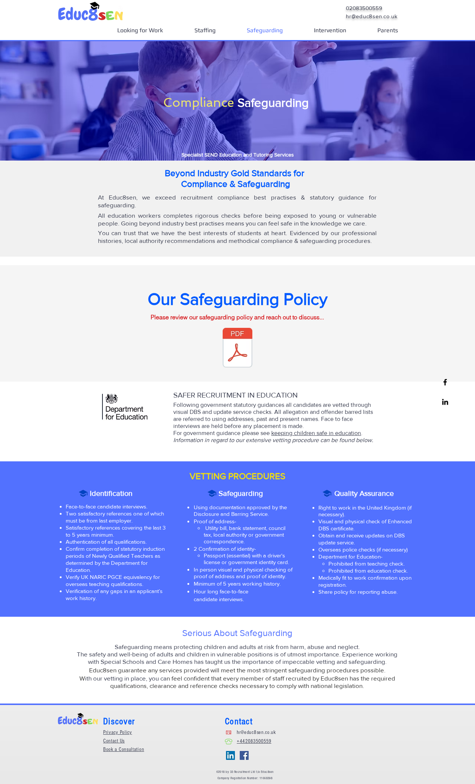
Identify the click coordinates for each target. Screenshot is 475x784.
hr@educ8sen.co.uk (256, 732)
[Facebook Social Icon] (244, 755)
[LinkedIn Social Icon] (230, 755)
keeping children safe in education (316, 433)
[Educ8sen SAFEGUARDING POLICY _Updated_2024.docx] (237, 349)
